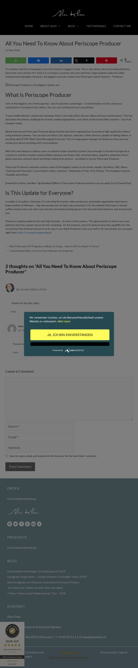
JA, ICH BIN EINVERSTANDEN (70, 335)
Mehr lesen (64, 321)
